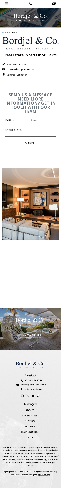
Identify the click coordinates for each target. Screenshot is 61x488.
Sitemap (53, 472)
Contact (29, 437)
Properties (30, 415)
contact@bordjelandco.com (20, 69)
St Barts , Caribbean (16, 74)
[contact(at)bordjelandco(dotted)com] (54, 4)
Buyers (30, 421)
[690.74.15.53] (30, 4)
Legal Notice (29, 432)
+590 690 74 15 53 (16, 64)
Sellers (29, 426)
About (30, 410)
